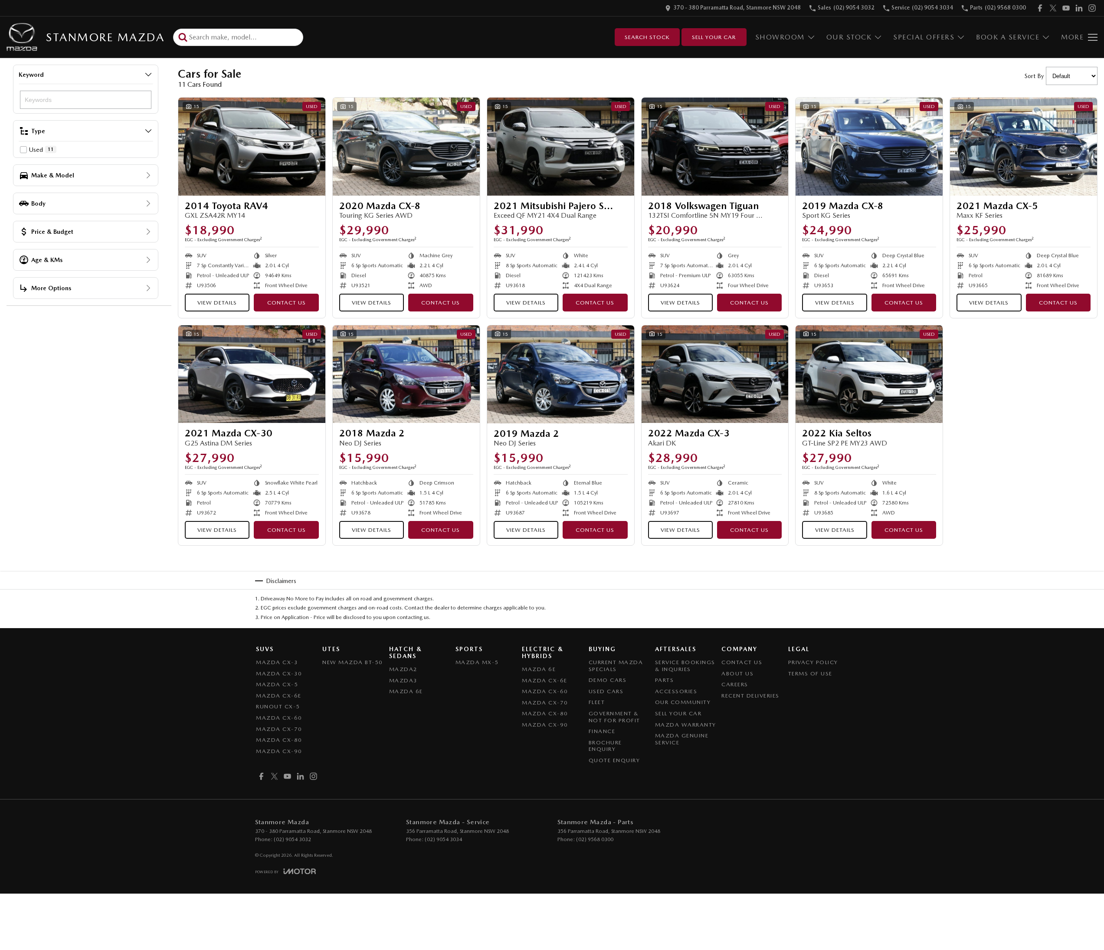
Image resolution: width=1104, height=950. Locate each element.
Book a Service (1007, 37)
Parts (664, 680)
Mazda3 (403, 680)
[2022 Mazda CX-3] (715, 374)
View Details (217, 302)
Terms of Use (810, 673)
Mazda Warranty (685, 724)
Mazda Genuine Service (682, 739)
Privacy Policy (813, 662)
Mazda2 (403, 669)
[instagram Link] (1092, 8)
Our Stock (849, 37)
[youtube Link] (1066, 8)
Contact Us (286, 302)
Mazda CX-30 (279, 673)
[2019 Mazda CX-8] (869, 147)
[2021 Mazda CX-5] (1023, 147)
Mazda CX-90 (279, 751)
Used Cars (606, 691)
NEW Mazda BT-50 (352, 662)
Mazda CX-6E (278, 695)
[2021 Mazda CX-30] (251, 374)
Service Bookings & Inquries (685, 665)
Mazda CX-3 (277, 662)
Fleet (597, 702)
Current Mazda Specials (616, 665)
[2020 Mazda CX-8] (406, 147)
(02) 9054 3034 (443, 839)
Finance (602, 731)
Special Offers (923, 37)
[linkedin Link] (1079, 8)
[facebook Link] (1040, 8)
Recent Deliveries (750, 695)
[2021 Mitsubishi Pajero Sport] (560, 147)
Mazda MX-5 (477, 662)
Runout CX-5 (278, 706)
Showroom (780, 37)
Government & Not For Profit (614, 717)
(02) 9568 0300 (594, 839)
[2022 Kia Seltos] (869, 374)
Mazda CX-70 (279, 729)
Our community (683, 702)
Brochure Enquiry (605, 746)
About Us (737, 673)
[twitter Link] (1053, 8)
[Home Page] (22, 37)
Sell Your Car (714, 37)
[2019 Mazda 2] (560, 374)
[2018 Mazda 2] (406, 374)
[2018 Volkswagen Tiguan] (715, 147)
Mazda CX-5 (277, 684)
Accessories (676, 691)
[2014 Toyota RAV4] (251, 147)
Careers (734, 684)
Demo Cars (608, 680)
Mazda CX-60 (279, 717)
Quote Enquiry (614, 760)
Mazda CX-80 (279, 740)
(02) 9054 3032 (292, 839)
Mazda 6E (406, 691)
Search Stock (647, 37)
